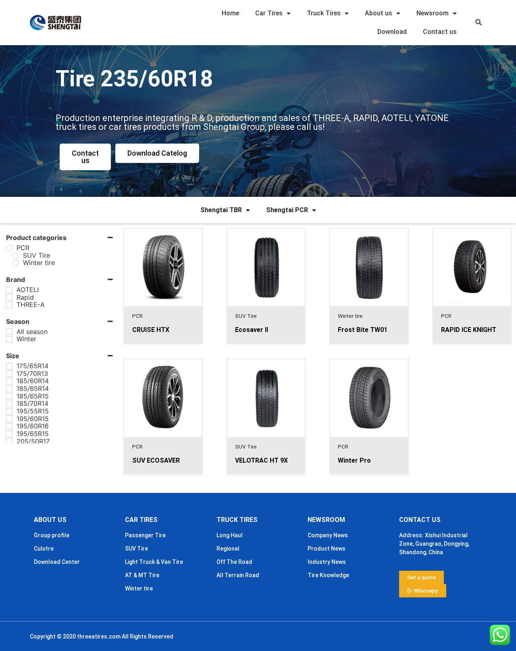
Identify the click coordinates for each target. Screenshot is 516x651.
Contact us (440, 31)
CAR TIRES (141, 520)
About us (378, 13)
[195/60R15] (9, 418)
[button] (479, 23)
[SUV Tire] (15, 255)
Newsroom (432, 13)
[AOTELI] (9, 290)
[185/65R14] (9, 389)
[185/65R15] (9, 396)
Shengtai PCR (287, 210)
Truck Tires (324, 13)
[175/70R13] (9, 373)
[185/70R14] (9, 404)
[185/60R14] (9, 381)
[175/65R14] (9, 366)
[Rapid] (9, 297)
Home (230, 13)
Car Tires (269, 13)
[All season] (9, 331)
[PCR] (9, 248)
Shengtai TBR (221, 210)
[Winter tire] (15, 263)
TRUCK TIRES (237, 520)
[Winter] (9, 339)
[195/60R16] (9, 426)
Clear (32, 462)
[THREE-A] (9, 305)
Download (392, 31)
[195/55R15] (9, 411)
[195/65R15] (9, 434)
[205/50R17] (9, 441)
